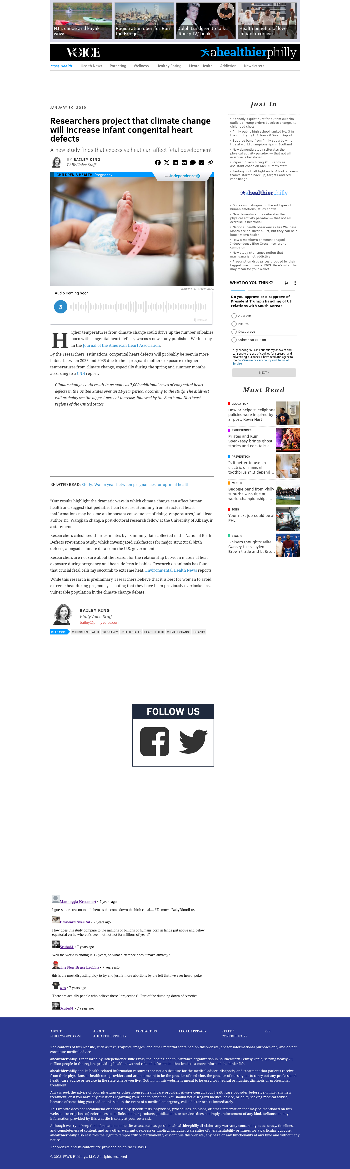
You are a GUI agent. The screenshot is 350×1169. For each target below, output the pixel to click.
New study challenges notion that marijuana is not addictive (256, 254)
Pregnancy (103, 174)
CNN (81, 373)
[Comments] (193, 163)
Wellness (141, 65)
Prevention (241, 456)
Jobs (235, 509)
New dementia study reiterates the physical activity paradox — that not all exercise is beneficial (260, 153)
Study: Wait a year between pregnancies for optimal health (136, 484)
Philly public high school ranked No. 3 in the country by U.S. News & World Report (262, 133)
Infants (199, 632)
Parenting (118, 65)
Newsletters (254, 65)
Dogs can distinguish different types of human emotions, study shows (260, 207)
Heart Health (154, 632)
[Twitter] (166, 163)
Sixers (237, 536)
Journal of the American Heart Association (121, 345)
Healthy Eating (168, 65)
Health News (91, 65)
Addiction (228, 65)
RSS (267, 1031)
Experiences (241, 430)
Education (240, 403)
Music (237, 483)
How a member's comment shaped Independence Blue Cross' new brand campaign (258, 243)
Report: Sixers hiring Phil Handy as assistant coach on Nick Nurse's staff (258, 164)
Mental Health (201, 65)
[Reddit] (184, 163)
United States (131, 632)
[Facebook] (158, 163)
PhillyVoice (83, 52)
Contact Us (146, 1031)
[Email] (201, 163)
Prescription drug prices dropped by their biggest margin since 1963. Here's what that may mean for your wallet (264, 265)
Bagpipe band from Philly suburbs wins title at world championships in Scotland (261, 142)
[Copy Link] (210, 163)
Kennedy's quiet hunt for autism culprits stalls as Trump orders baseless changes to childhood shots (263, 122)
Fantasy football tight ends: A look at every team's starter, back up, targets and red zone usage (264, 175)
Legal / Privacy (193, 1031)
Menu (58, 52)
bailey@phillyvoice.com (99, 622)
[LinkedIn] (175, 163)
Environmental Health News (171, 570)
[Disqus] (132, 829)
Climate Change (178, 632)
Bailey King (87, 159)
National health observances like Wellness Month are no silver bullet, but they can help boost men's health (263, 231)
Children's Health (74, 174)
